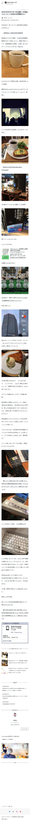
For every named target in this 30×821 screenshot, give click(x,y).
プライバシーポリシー (6, 816)
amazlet (18, 252)
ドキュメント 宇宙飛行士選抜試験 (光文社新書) (19, 249)
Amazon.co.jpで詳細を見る (18, 257)
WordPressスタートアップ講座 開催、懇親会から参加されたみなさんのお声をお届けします (18, 661)
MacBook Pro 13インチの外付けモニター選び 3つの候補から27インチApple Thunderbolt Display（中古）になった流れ (18, 670)
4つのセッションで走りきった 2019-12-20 (17, 653)
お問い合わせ (4, 819)
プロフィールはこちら (15, 724)
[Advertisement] (15, 783)
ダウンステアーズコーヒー (12, 89)
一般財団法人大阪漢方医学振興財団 (13, 33)
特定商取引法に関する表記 (18, 816)
